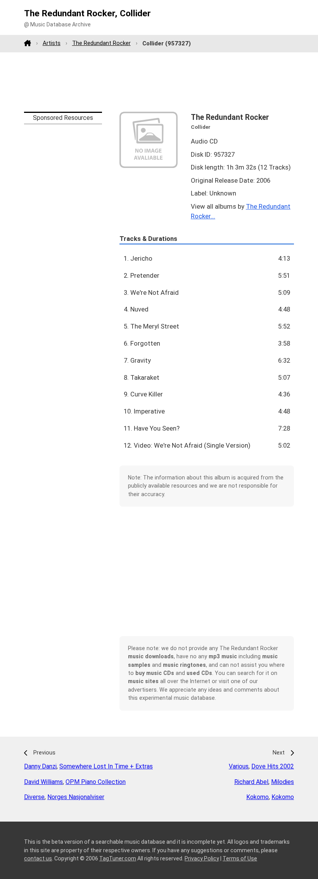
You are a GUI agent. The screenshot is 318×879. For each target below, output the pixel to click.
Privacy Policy (202, 858)
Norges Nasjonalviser (75, 797)
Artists (51, 43)
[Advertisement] (159, 81)
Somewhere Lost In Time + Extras (106, 766)
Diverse (34, 797)
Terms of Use (240, 858)
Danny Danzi (40, 766)
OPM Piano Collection (96, 782)
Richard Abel (251, 782)
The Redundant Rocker (101, 43)
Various (239, 766)
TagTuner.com (117, 858)
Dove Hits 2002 (272, 766)
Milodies (282, 782)
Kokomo (257, 797)
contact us (38, 858)
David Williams (43, 782)
